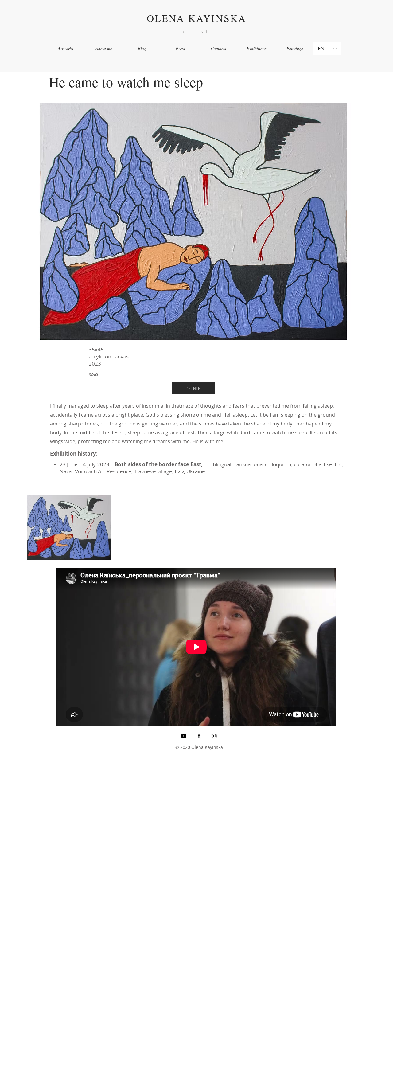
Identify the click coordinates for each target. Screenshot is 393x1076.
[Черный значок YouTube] (184, 736)
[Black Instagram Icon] (214, 736)
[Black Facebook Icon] (199, 736)
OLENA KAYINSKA (197, 18)
